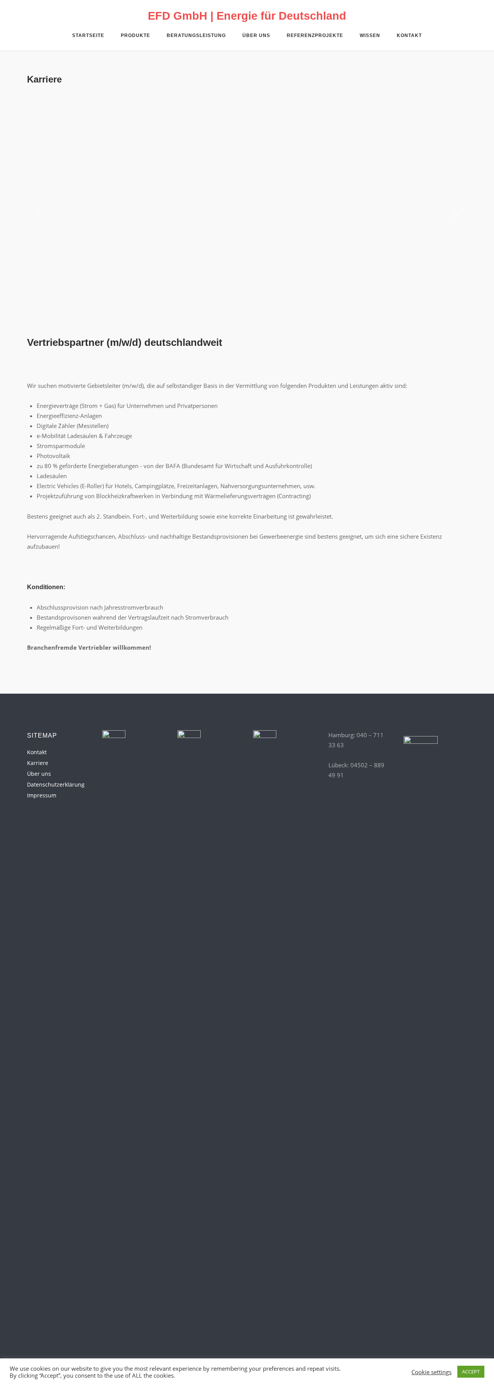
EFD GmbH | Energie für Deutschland (247, 16)
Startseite (88, 35)
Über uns (256, 35)
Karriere (37, 763)
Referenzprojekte (315, 35)
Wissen (370, 35)
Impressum (41, 795)
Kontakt (409, 35)
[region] (247, 214)
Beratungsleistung (196, 35)
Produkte (135, 35)
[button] (39, 214)
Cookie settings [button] (431, 1371)
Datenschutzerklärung (56, 784)
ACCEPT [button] (471, 1371)
